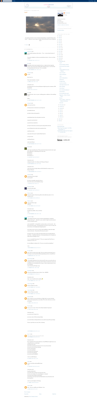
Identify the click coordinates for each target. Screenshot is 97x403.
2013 (60, 51)
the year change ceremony (64, 64)
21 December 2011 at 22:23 (34, 69)
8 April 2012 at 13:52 (32, 81)
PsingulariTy (29, 186)
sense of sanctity (62, 72)
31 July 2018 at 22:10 (32, 309)
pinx (28, 92)
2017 (60, 44)
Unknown (29, 193)
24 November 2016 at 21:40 (34, 213)
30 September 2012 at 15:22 (34, 143)
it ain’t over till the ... (63, 83)
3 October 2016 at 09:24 (33, 197)
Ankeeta (28, 385)
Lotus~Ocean (62, 88)
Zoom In (28, 305)
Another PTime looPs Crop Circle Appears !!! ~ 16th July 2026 (64, 131)
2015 (60, 47)
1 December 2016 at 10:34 (33, 247)
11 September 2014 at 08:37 (34, 171)
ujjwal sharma (29, 258)
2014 (60, 49)
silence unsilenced (63, 74)
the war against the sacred (64, 93)
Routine (61, 98)
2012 (60, 53)
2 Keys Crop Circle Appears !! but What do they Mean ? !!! (64, 128)
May (61, 113)
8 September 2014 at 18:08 (34, 163)
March (61, 116)
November (62, 104)
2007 (60, 119)
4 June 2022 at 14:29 (32, 389)
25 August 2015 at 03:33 (33, 190)
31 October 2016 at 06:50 (33, 205)
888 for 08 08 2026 (60, 126)
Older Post (54, 394)
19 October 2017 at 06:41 (33, 287)
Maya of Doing (62, 86)
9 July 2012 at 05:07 (32, 89)
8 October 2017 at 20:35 (33, 274)
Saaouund (61, 102)
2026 (60, 35)
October (61, 106)
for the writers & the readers (64, 66)
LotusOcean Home (60, 30)
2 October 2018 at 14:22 (33, 331)
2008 (60, 59)
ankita (28, 361)
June (61, 111)
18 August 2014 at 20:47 (33, 157)
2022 (60, 37)
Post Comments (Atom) (33, 396)
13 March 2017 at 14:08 (33, 267)
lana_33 (28, 334)
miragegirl (29, 72)
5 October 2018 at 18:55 (33, 336)
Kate (28, 63)
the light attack (62, 81)
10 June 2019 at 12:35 (32, 358)
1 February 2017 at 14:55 (33, 255)
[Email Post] (29, 44)
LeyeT (25, 12)
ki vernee (29, 250)
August (61, 108)
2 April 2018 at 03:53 (32, 302)
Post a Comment (27, 392)
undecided (29, 296)
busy (60, 68)
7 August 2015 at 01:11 (33, 183)
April (61, 115)
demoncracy (62, 79)
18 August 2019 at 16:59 (33, 366)
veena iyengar (29, 283)
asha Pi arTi (29, 51)
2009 (60, 58)
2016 (60, 46)
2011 (60, 54)
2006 (60, 120)
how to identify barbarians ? (64, 89)
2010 (60, 56)
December (62, 61)
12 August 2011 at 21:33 (33, 60)
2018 (60, 42)
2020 (60, 39)
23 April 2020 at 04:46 (32, 382)
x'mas (60, 76)
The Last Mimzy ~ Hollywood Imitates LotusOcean (65, 100)
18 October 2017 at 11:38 (33, 280)
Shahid (28, 146)
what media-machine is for (64, 84)
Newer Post (26, 394)
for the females (62, 91)
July (61, 110)
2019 (60, 41)
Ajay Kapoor (29, 270)
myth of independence (64, 77)
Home (40, 394)
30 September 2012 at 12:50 (34, 100)
